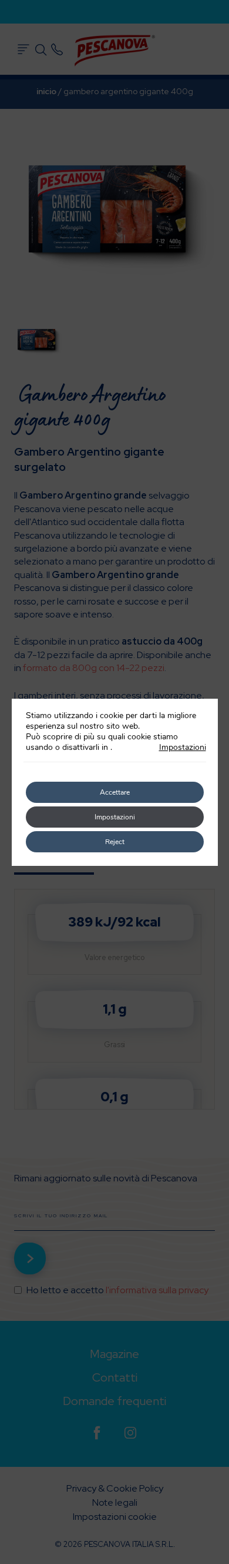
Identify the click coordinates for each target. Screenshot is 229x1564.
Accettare (115, 792)
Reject (114, 841)
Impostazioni (182, 747)
